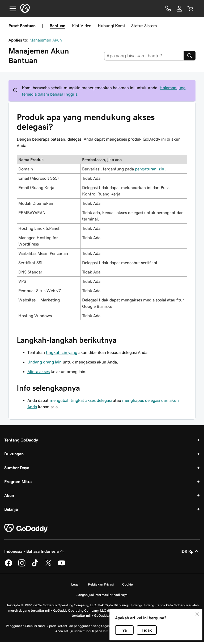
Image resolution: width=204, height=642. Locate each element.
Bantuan (57, 25)
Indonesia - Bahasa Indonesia (31, 551)
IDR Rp (186, 551)
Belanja (11, 509)
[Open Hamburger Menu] (10, 8)
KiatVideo (81, 25)
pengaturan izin (149, 169)
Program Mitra (18, 481)
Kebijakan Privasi (101, 584)
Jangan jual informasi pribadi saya (102, 594)
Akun (9, 495)
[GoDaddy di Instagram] (22, 565)
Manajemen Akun (45, 40)
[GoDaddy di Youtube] (61, 565)
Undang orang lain (44, 362)
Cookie (127, 584)
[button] (197, 614)
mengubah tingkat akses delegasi (81, 400)
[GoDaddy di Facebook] (8, 565)
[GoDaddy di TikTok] (35, 565)
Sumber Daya (16, 467)
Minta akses (38, 371)
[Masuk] (179, 8)
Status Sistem (144, 25)
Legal (75, 584)
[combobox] (144, 55)
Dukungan (14, 454)
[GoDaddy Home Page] (26, 528)
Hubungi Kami (111, 25)
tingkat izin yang (61, 352)
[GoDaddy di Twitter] (48, 565)
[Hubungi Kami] (168, 8)
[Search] (190, 55)
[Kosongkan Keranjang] (190, 8)
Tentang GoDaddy (21, 440)
